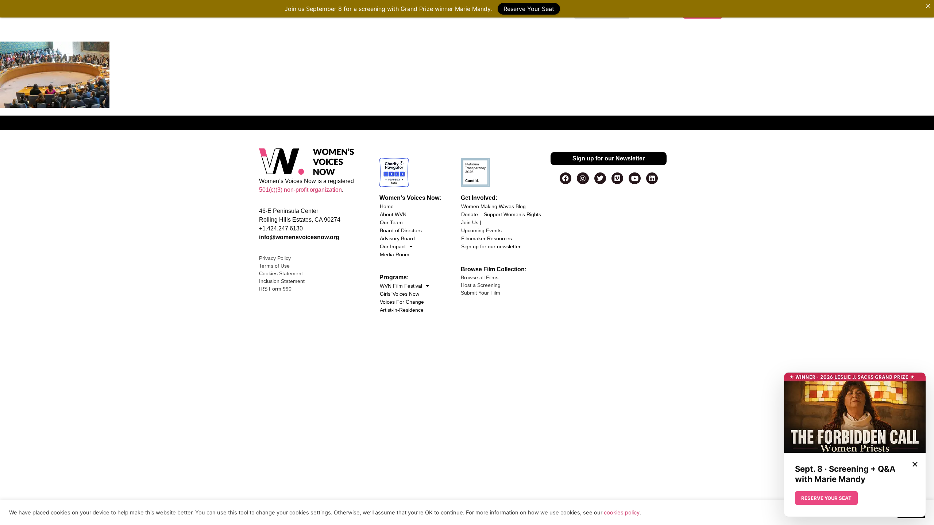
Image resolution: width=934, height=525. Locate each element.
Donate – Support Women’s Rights (501, 214)
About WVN (393, 214)
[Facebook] (565, 178)
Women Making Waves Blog (493, 206)
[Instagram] (582, 178)
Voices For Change (402, 302)
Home (387, 206)
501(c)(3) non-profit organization (300, 190)
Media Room (394, 254)
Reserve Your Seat (528, 8)
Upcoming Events (481, 230)
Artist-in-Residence (402, 310)
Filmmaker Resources (486, 238)
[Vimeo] (617, 178)
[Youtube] (634, 178)
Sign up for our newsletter (491, 246)
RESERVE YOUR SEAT (826, 498)
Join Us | (471, 222)
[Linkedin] (652, 178)
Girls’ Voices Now (399, 294)
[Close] (928, 6)
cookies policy (622, 512)
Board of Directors (401, 230)
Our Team (391, 222)
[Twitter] (600, 178)
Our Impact (393, 246)
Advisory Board (397, 238)
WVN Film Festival (401, 286)
